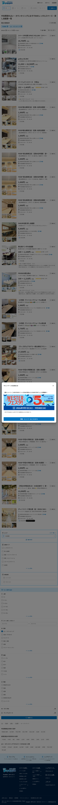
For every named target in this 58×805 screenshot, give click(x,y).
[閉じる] (53, 385)
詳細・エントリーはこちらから (29, 419)
